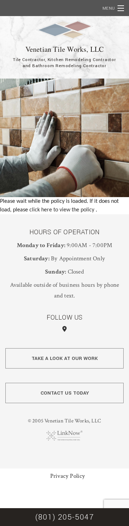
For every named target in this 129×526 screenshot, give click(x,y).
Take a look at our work (65, 358)
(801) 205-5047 (64, 517)
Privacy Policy (67, 476)
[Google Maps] (64, 329)
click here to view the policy (62, 210)
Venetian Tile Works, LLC (64, 49)
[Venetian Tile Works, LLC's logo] (64, 30)
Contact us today (64, 393)
